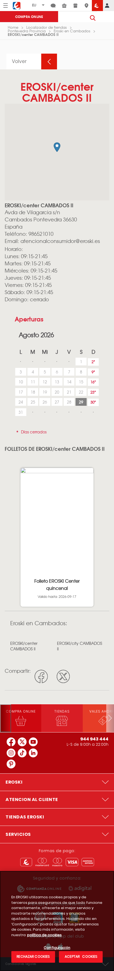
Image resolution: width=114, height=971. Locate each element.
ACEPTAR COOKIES (80, 956)
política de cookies (44, 935)
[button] (57, 147)
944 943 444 (94, 739)
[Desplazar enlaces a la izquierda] (5, 718)
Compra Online (29, 16)
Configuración (57, 948)
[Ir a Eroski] (97, 5)
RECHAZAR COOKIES (33, 956)
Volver (19, 61)
